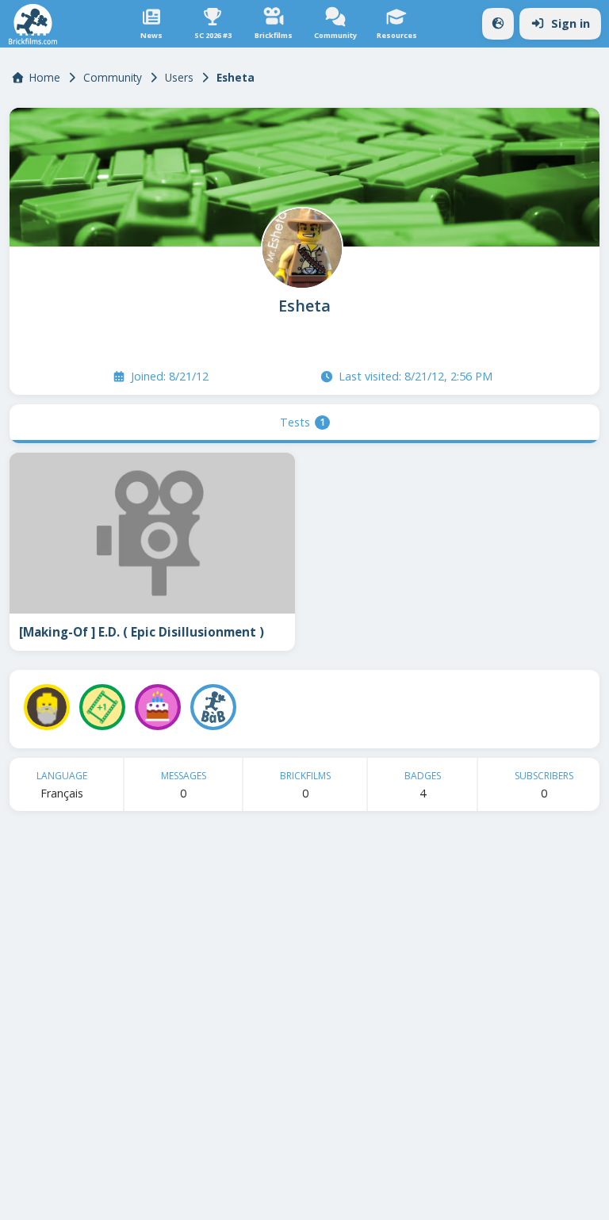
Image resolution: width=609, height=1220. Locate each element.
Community (112, 77)
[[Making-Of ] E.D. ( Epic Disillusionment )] (152, 533)
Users (179, 77)
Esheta (304, 306)
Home (44, 77)
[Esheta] (300, 246)
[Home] (33, 24)
